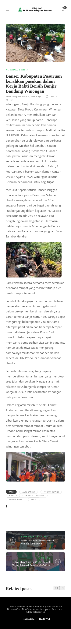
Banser (26, 536)
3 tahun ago (36, 96)
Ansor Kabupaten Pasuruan (18, 96)
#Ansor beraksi (51, 492)
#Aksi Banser (28, 492)
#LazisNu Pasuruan (35, 495)
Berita (24, 70)
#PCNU (34, 499)
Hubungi (44, 619)
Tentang (28, 619)
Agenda (11, 70)
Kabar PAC (41, 536)
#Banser (13, 495)
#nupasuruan (15, 499)
